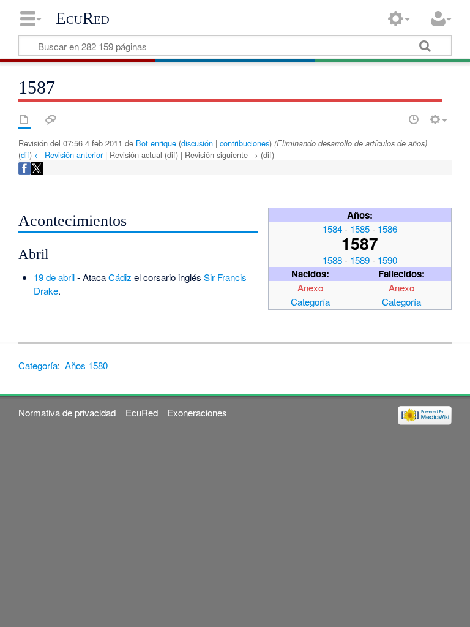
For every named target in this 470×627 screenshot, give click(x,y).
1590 (387, 259)
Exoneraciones (197, 412)
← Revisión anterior (68, 154)
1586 (387, 228)
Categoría (310, 301)
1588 (332, 259)
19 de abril (54, 277)
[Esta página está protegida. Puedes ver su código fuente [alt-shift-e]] (392, 119)
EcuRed (83, 18)
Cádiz (120, 277)
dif (25, 154)
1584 (332, 228)
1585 (360, 228)
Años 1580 (86, 365)
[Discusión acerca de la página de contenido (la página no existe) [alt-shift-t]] (51, 119)
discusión (197, 143)
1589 (360, 259)
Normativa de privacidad (67, 412)
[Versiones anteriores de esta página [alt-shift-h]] (414, 119)
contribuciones (244, 143)
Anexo (310, 287)
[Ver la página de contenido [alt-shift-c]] (24, 119)
